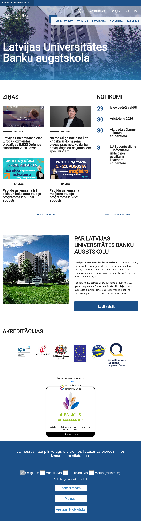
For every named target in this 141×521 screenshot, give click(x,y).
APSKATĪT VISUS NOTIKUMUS (117, 214)
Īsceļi (114, 11)
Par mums (133, 21)
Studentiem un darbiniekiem (15, 2)
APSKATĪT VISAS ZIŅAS (47, 214)
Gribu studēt (64, 21)
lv (135, 11)
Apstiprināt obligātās (70, 509)
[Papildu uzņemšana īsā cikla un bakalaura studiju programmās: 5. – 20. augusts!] (23, 168)
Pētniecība (99, 21)
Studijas (82, 21)
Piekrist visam (70, 488)
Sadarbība (116, 21)
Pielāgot (70, 498)
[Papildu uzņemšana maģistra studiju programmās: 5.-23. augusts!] (70, 168)
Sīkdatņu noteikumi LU (70, 479)
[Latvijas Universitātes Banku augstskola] (14, 16)
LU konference (96, 11)
